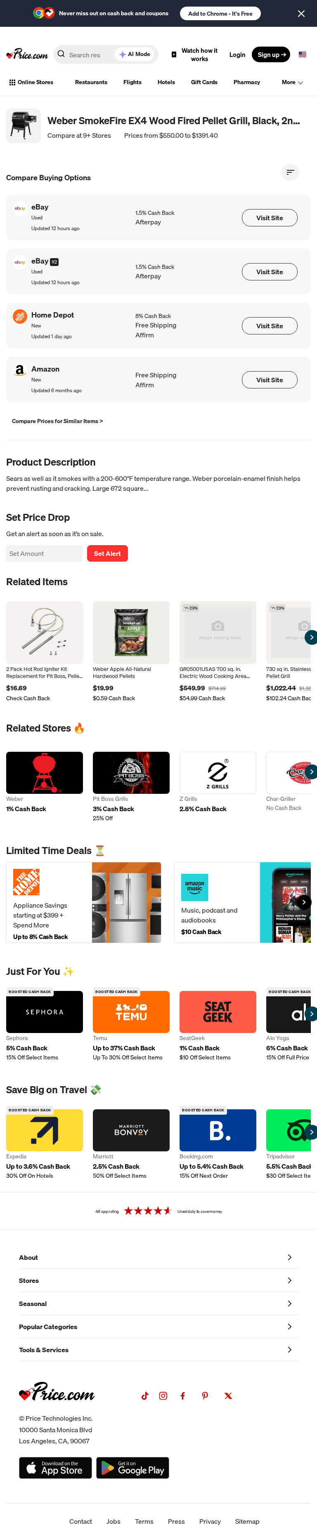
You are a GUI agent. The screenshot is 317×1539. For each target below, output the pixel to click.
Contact (80, 1521)
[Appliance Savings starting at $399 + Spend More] (84, 902)
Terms (144, 1521)
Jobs (113, 1521)
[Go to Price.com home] (27, 54)
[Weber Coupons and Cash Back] (44, 787)
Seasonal (33, 1303)
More (289, 82)
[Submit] (61, 56)
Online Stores (35, 82)
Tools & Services (44, 1349)
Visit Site (269, 217)
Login (237, 54)
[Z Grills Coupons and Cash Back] (218, 787)
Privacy (210, 1521)
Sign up (268, 54)
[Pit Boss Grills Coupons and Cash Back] (131, 787)
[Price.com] (57, 1409)
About (28, 1257)
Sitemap (247, 1521)
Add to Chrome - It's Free (220, 13)
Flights (132, 82)
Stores (29, 1280)
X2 (54, 262)
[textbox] (302, 54)
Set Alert (107, 553)
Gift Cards (204, 82)
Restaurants (91, 82)
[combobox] (105, 54)
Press (176, 1521)
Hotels (166, 82)
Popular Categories (48, 1326)
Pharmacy (247, 82)
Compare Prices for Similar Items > (57, 421)
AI (139, 54)
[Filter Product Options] (290, 172)
